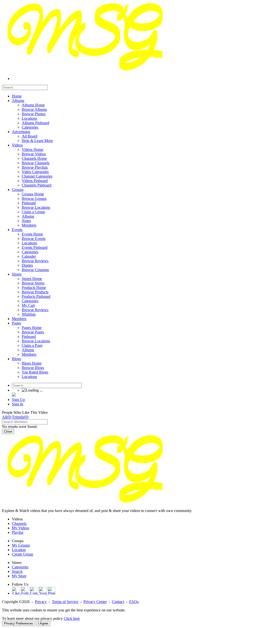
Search (17, 571)
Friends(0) (20, 417)
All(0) (6, 417)
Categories (20, 567)
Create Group (22, 554)
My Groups (21, 545)
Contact (118, 602)
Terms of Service (65, 602)
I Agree (43, 623)
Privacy (41, 602)
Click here (72, 618)
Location (19, 550)
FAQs (134, 602)
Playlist (17, 532)
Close (8, 431)
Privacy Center (95, 602)
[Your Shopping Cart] (14, 395)
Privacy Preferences (18, 623)
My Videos (20, 528)
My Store (19, 576)
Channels (19, 523)
